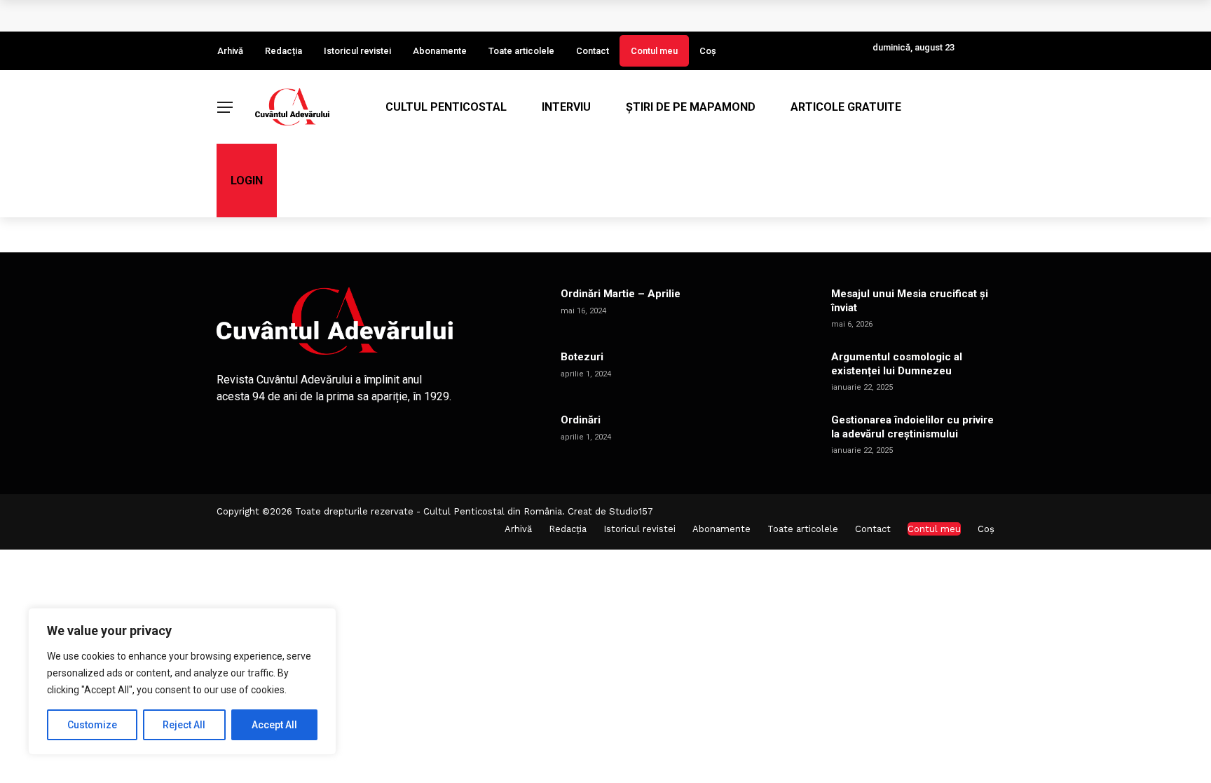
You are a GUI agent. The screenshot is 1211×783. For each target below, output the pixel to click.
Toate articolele (521, 51)
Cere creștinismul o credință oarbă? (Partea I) (351, 15)
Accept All (274, 724)
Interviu (566, 107)
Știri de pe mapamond (690, 107)
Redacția (283, 51)
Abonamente (440, 51)
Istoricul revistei (357, 51)
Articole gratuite (846, 107)
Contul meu (654, 51)
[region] (182, 681)
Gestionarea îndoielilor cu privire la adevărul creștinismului (912, 427)
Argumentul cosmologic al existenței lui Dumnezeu (896, 363)
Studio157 (631, 511)
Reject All (184, 724)
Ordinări (581, 420)
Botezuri (582, 356)
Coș (707, 51)
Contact (592, 51)
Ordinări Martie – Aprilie (620, 293)
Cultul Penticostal (446, 107)
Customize (92, 724)
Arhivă (230, 51)
